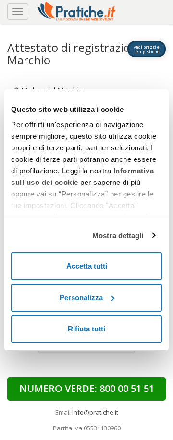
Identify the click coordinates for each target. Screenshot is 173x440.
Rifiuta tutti (86, 329)
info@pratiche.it (95, 412)
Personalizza (81, 297)
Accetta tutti (86, 266)
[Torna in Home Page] (77, 10)
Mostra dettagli (118, 236)
